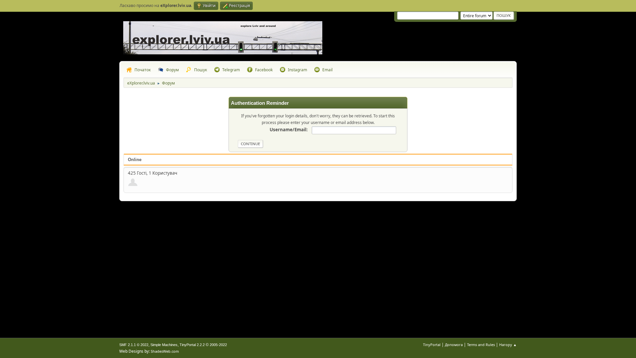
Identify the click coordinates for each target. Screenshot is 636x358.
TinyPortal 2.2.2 (192, 345)
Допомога (454, 344)
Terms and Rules (481, 344)
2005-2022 (218, 345)
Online (134, 159)
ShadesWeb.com (165, 351)
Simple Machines (164, 345)
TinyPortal (432, 344)
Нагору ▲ (508, 344)
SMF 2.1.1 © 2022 (133, 345)
